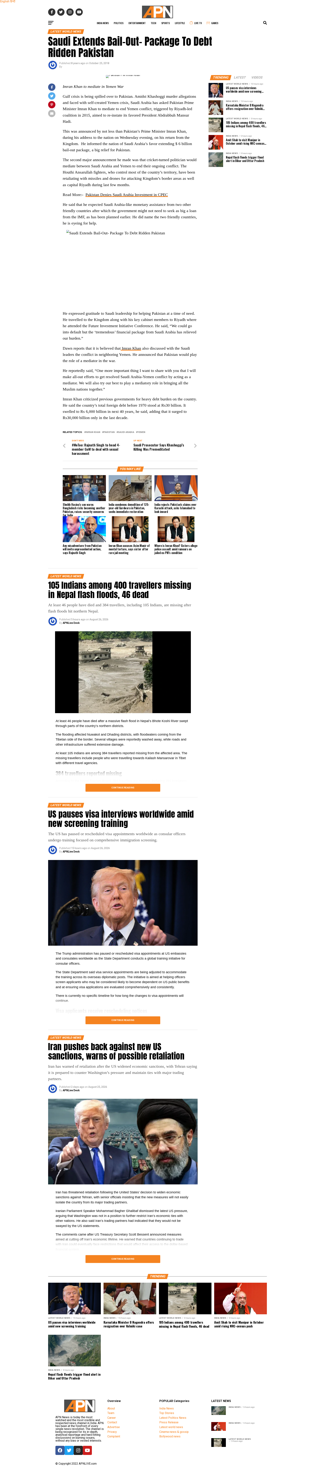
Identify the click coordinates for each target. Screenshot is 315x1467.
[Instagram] (78, 1450)
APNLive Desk (71, 622)
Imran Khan (131, 348)
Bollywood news (169, 1436)
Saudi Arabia (126, 432)
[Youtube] (87, 1450)
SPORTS (165, 23)
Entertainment (137, 23)
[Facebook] (60, 1450)
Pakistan (109, 432)
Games (214, 23)
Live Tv (198, 23)
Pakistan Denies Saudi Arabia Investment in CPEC (126, 194)
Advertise (113, 1427)
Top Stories (166, 1413)
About (111, 1408)
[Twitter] (69, 1450)
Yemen (141, 432)
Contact (112, 1422)
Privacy (112, 1432)
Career (111, 1418)
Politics (118, 23)
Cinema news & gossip (174, 1432)
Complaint (113, 1436)
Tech (153, 23)
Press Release (168, 1422)
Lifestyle (180, 23)
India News (103, 23)
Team (110, 1413)
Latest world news (171, 1427)
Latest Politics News (172, 1418)
